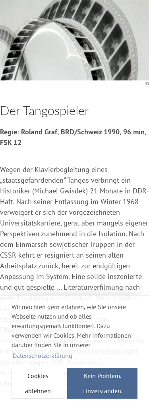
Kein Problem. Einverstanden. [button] (102, 383)
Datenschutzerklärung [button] (42, 355)
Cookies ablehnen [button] (38, 383)
